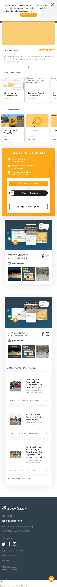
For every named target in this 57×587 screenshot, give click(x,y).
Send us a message (12, 520)
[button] (28, 206)
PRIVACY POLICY (10, 555)
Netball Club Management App (18, 526)
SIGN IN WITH (28, 183)
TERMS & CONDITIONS (13, 550)
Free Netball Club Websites (16, 530)
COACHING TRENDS (22, 478)
